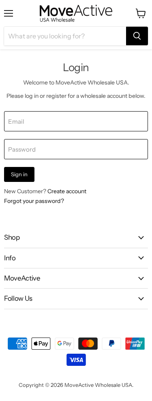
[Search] (137, 36)
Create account (66, 191)
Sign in (19, 174)
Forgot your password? (34, 201)
